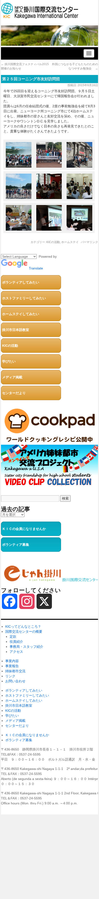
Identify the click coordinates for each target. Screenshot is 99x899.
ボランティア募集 (15, 544)
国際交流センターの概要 (23, 631)
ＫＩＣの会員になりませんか (24, 529)
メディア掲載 (12, 377)
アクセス (16, 652)
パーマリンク (89, 242)
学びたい (9, 361)
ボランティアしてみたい (20, 282)
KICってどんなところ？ (23, 626)
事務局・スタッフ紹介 (26, 647)
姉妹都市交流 (15, 671)
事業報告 (12, 666)
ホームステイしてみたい (20, 314)
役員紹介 (16, 641)
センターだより (14, 393)
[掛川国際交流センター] (40, 17)
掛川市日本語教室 (15, 330)
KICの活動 (53, 242)
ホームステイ (70, 242)
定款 (13, 636)
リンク (10, 676)
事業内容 (12, 661)
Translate (36, 268)
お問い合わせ (15, 681)
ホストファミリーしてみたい (24, 298)
